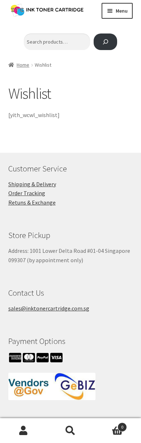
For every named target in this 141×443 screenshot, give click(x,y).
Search (70, 431)
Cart (108, 424)
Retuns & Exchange (32, 202)
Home (23, 65)
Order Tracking (26, 193)
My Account (23, 431)
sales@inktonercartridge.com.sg (48, 308)
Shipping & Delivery (32, 184)
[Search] (105, 41)
